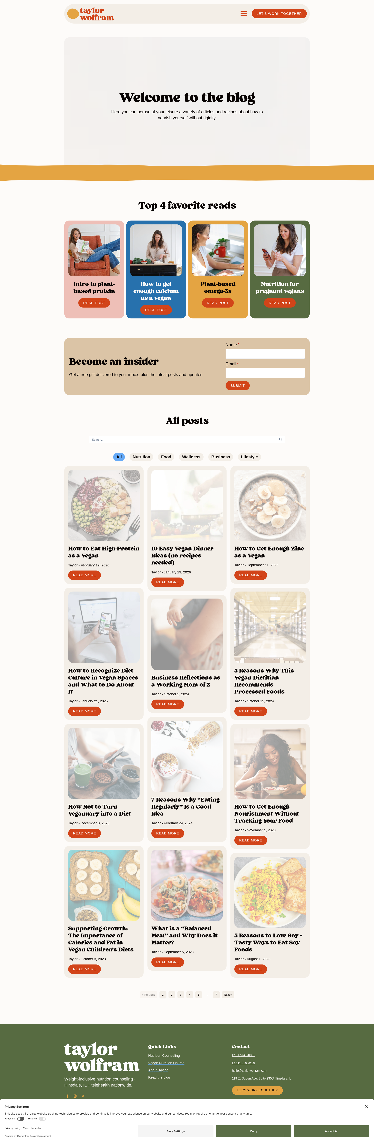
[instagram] (75, 1096)
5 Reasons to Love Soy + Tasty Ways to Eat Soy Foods (268, 942)
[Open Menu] (244, 14)
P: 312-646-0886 (243, 1055)
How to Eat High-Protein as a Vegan (103, 552)
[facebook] (67, 1096)
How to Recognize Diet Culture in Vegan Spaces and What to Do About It (103, 681)
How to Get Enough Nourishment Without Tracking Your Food (266, 813)
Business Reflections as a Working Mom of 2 (185, 681)
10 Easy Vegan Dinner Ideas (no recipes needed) (182, 555)
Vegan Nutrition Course (166, 1063)
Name (232, 345)
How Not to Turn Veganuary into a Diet (99, 810)
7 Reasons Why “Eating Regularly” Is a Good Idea (185, 806)
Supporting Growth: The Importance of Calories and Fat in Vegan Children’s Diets (101, 939)
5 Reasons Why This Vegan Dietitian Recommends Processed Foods (264, 681)
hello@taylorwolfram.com (249, 1070)
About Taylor (158, 1070)
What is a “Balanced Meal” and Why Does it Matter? (184, 935)
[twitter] (83, 1096)
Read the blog (159, 1077)
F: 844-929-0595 (243, 1063)
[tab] (119, 457)
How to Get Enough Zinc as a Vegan (269, 552)
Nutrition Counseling (164, 1056)
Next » (228, 994)
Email (232, 364)
